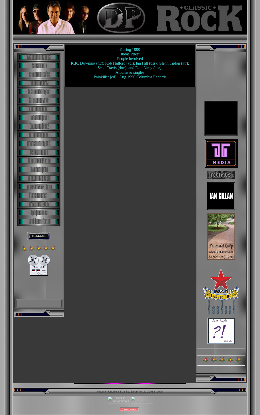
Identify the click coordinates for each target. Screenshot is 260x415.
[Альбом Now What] (221, 343)
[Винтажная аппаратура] (39, 274)
